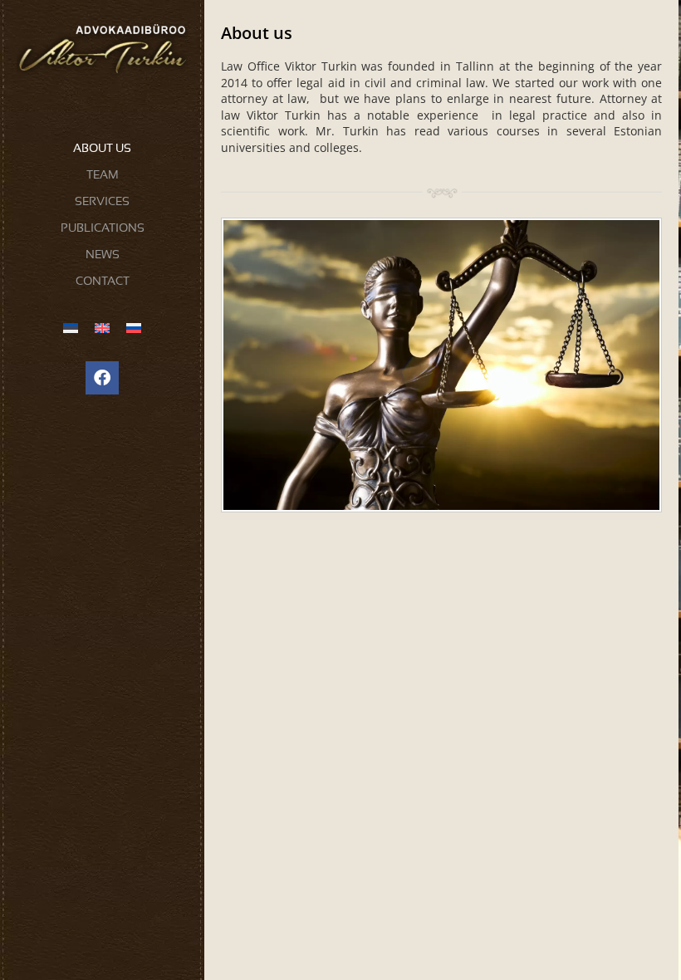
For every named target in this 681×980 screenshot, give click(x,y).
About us (102, 147)
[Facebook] (102, 377)
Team (102, 174)
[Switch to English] (102, 327)
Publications (103, 227)
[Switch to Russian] (133, 327)
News (103, 254)
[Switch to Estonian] (70, 327)
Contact (103, 280)
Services (102, 201)
